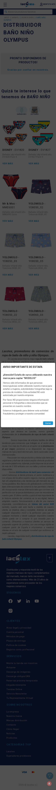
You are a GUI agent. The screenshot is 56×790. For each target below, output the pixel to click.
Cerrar (48, 423)
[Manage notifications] (49, 783)
